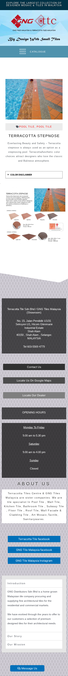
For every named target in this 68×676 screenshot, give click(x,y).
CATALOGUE (38, 52)
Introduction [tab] (16, 583)
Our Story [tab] (14, 636)
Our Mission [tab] (16, 644)
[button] (34, 367)
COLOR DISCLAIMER (21, 174)
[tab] (34, 174)
